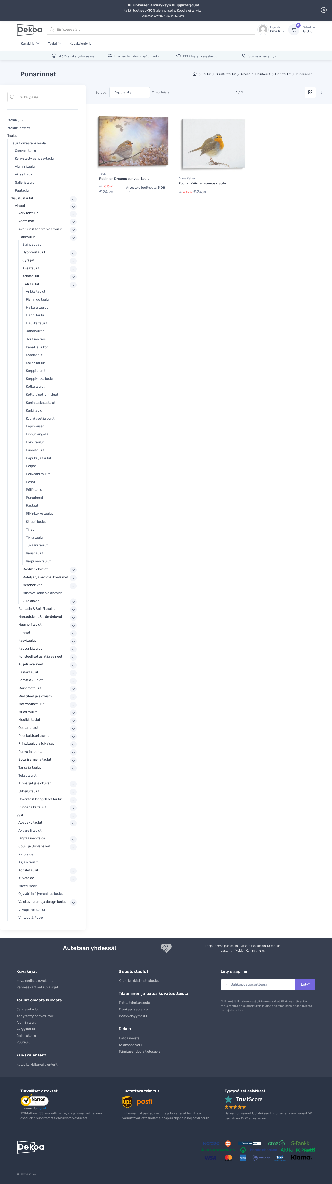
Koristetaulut (28, 870)
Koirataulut (30, 276)
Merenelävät (32, 585)
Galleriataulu (24, 182)
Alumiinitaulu (25, 167)
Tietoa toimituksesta (134, 1003)
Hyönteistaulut (33, 252)
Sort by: (101, 93)
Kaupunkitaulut (30, 648)
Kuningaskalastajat (40, 403)
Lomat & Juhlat (30, 680)
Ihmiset (24, 633)
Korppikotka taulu (39, 379)
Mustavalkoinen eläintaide (42, 593)
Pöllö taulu (34, 490)
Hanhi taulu (35, 315)
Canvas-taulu (25, 151)
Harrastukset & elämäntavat (40, 617)
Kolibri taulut (35, 363)
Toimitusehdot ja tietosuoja (140, 1051)
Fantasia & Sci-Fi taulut (36, 609)
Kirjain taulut (28, 862)
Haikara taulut (37, 307)
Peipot (31, 466)
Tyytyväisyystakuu (133, 1016)
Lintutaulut (283, 74)
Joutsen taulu (36, 339)
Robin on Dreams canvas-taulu (124, 179)
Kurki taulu (34, 410)
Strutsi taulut (36, 522)
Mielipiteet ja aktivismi (35, 696)
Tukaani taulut (37, 545)
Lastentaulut (28, 672)
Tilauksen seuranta (133, 1009)
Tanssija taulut (29, 767)
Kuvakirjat (28, 43)
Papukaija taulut (38, 458)
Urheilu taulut (28, 791)
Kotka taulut (35, 387)
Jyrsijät (28, 260)
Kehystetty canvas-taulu (34, 158)
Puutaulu (22, 190)
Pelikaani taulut (38, 474)
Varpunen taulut (38, 561)
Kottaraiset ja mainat (42, 395)
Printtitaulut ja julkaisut (36, 744)
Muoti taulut (27, 712)
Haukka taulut (36, 323)
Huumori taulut (29, 625)
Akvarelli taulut (29, 830)
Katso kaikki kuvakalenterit (37, 1065)
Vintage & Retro (30, 918)
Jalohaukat (35, 331)
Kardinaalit (34, 355)
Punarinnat (34, 498)
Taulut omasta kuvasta (28, 143)
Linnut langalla (37, 434)
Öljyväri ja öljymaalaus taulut (40, 894)
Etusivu (195, 74)
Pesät (30, 482)
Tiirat (30, 529)
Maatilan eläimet (35, 569)
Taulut (52, 43)
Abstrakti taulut (30, 822)
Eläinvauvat (31, 244)
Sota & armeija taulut (34, 759)
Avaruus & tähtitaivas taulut (40, 229)
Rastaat (32, 506)
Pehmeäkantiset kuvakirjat (37, 987)
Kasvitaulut (27, 640)
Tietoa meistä (129, 1038)
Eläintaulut (262, 74)
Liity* (305, 984)
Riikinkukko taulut (39, 514)
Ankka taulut (35, 291)
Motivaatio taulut (31, 704)
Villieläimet (30, 601)
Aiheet (245, 74)
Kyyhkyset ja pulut (40, 418)
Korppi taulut (35, 371)
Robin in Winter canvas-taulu (202, 183)
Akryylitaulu (24, 174)
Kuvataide (26, 878)
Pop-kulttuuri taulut (33, 736)
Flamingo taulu (37, 299)
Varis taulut (34, 553)
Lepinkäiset (35, 426)
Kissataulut (30, 268)
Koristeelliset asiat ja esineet (40, 656)
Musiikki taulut (29, 720)
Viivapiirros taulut (31, 910)
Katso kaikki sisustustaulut (139, 981)
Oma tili (276, 30)
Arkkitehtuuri (28, 213)
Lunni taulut (35, 450)
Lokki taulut (35, 442)
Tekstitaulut (27, 775)
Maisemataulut (29, 688)
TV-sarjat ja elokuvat (34, 783)
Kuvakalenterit (80, 43)
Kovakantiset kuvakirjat (35, 981)
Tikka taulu (34, 537)
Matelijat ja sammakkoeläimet (45, 577)
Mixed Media (28, 886)
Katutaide (25, 854)
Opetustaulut (28, 728)
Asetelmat (26, 221)
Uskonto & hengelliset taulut (40, 799)
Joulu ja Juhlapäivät (34, 846)
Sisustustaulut (226, 74)
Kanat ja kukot (37, 347)
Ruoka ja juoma (30, 752)
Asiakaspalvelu (130, 1045)
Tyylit (19, 815)
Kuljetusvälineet (30, 664)
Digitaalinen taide (31, 838)
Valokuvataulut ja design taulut (42, 902)
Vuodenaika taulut (32, 807)
